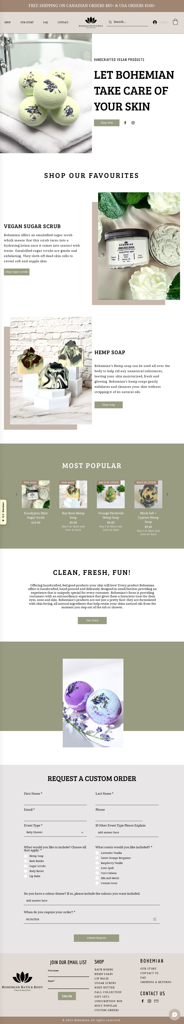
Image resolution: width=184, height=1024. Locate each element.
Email (28, 809)
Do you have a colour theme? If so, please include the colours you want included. (82, 893)
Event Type (32, 825)
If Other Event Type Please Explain (121, 825)
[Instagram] (133, 123)
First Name (32, 793)
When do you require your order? (50, 912)
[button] (175, 22)
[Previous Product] (16, 494)
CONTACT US (149, 973)
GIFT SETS (102, 996)
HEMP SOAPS (104, 974)
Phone (100, 809)
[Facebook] (125, 123)
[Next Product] (167, 494)
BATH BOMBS (104, 969)
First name (53, 970)
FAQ (143, 977)
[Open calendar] (154, 919)
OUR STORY (148, 968)
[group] (92, 513)
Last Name (103, 793)
